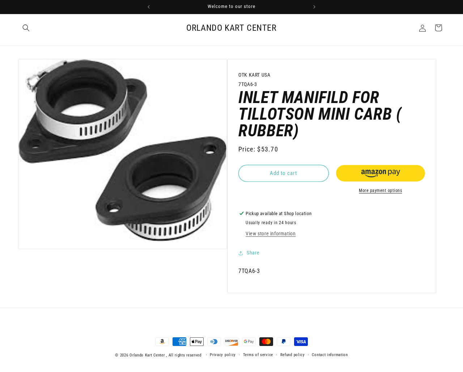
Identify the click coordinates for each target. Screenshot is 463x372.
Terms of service (258, 354)
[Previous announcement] (149, 7)
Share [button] (253, 253)
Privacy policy (223, 354)
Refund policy (292, 354)
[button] (26, 28)
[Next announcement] (314, 7)
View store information (271, 234)
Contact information (330, 354)
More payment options (380, 190)
